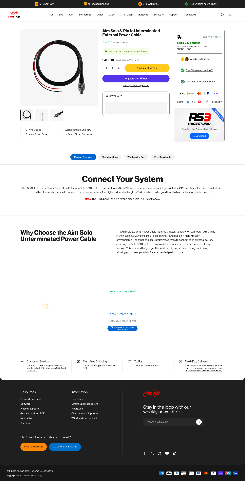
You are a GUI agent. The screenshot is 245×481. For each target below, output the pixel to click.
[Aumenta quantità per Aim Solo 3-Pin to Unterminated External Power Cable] (119, 68)
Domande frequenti (30, 399)
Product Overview (83, 157)
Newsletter (26, 418)
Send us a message (33, 446)
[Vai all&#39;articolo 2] (41, 115)
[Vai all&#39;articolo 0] (26, 115)
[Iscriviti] (199, 422)
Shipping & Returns (14, 475)
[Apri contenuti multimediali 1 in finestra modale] (59, 67)
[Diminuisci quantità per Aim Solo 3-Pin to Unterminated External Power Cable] (106, 68)
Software (25, 403)
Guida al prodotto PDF (32, 413)
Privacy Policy (36, 475)
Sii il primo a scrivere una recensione (122, 328)
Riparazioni (77, 408)
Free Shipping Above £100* (203, 4)
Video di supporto (30, 408)
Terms (26, 475)
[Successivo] (90, 74)
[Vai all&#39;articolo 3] (56, 115)
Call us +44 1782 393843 (65, 446)
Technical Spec (110, 157)
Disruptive (48, 470)
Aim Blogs (25, 423)
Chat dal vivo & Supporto (84, 413)
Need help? (216, 101)
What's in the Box (136, 157)
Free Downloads (162, 157)
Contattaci (77, 399)
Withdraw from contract (84, 418)
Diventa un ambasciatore (84, 403)
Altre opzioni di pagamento (136, 85)
